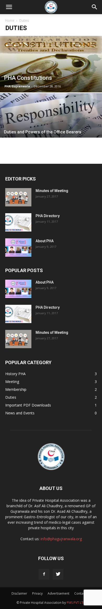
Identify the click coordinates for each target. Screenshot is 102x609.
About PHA (45, 241)
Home (9, 20)
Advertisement (58, 593)
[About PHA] (18, 247)
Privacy (37, 593)
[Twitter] (58, 574)
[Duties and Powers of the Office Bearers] (51, 127)
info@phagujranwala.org (61, 538)
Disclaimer (19, 593)
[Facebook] (44, 574)
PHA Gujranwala (17, 86)
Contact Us (82, 593)
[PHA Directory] (18, 222)
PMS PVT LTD (76, 602)
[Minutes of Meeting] (18, 197)
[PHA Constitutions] (51, 64)
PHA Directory (48, 216)
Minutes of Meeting (52, 191)
